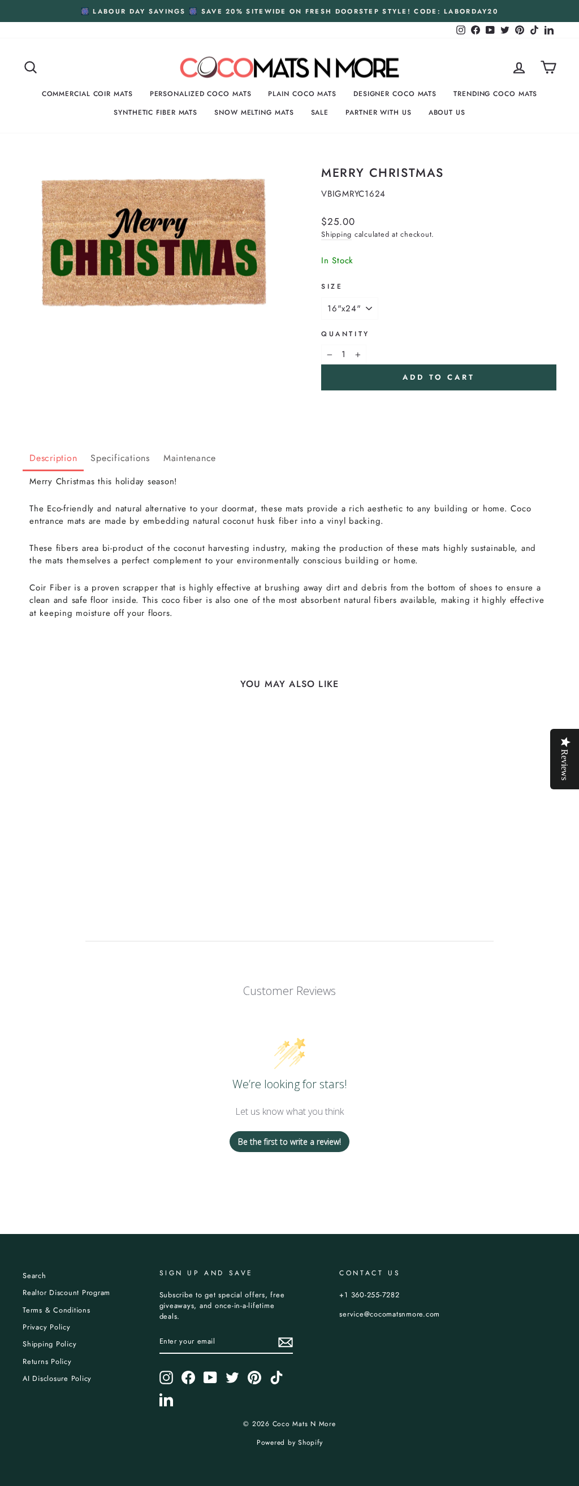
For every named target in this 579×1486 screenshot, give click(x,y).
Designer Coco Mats (395, 94)
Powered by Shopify (290, 1442)
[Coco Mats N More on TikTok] (276, 1377)
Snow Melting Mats (253, 112)
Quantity (345, 334)
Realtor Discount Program (66, 1292)
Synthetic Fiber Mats (155, 112)
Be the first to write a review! (289, 1141)
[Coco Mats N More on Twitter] (232, 1377)
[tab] (53, 459)
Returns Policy (47, 1361)
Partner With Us (378, 112)
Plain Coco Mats (302, 94)
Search (34, 1275)
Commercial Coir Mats (87, 94)
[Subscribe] (285, 1342)
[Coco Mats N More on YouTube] (210, 1377)
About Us (447, 112)
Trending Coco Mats (495, 94)
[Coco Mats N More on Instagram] (166, 1377)
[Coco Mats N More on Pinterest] (254, 1377)
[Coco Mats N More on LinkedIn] (166, 1399)
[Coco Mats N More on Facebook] (188, 1377)
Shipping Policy (49, 1344)
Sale (320, 112)
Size (332, 286)
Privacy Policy (47, 1327)
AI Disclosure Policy (57, 1378)
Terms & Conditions (56, 1310)
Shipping (336, 234)
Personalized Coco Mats (201, 94)
